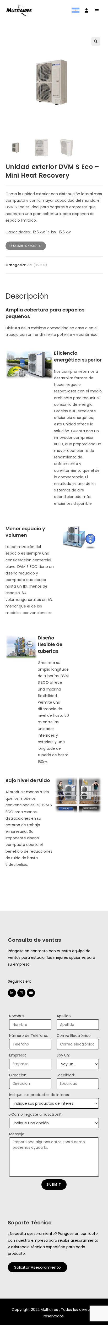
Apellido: (64, 1016)
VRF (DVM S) (36, 264)
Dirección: (18, 1075)
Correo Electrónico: (74, 1035)
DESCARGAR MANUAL (25, 246)
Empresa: (17, 1055)
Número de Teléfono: (28, 1035)
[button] (37, 1267)
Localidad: (66, 1075)
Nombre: (17, 1016)
